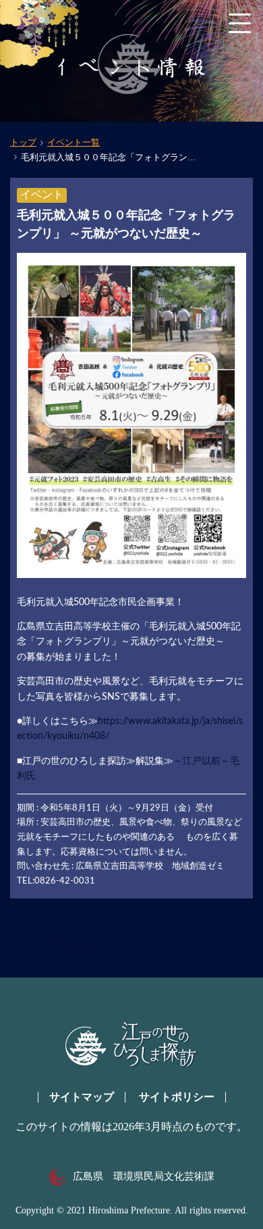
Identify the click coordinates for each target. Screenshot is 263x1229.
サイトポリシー (176, 1097)
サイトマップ (81, 1097)
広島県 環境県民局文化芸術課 (143, 1176)
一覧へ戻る (71, 945)
